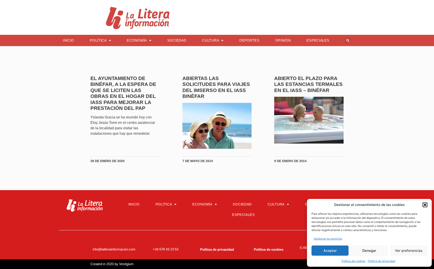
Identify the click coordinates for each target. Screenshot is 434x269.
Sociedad (176, 40)
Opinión (283, 40)
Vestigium (126, 264)
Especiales (318, 40)
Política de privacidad (381, 261)
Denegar (369, 250)
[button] (425, 205)
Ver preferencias (408, 250)
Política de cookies (354, 261)
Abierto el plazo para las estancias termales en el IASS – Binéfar (308, 84)
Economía (137, 40)
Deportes (249, 40)
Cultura (210, 40)
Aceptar (330, 250)
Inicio (68, 40)
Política (98, 40)
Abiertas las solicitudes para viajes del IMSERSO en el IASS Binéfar (216, 87)
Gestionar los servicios (328, 238)
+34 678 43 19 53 (165, 249)
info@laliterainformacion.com (114, 249)
